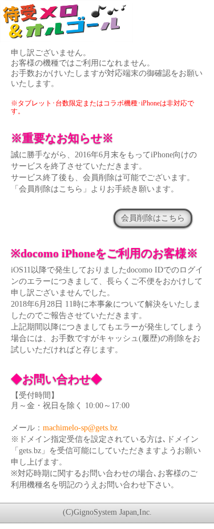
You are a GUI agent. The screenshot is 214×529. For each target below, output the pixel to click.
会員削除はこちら (153, 217)
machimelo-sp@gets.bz (80, 428)
